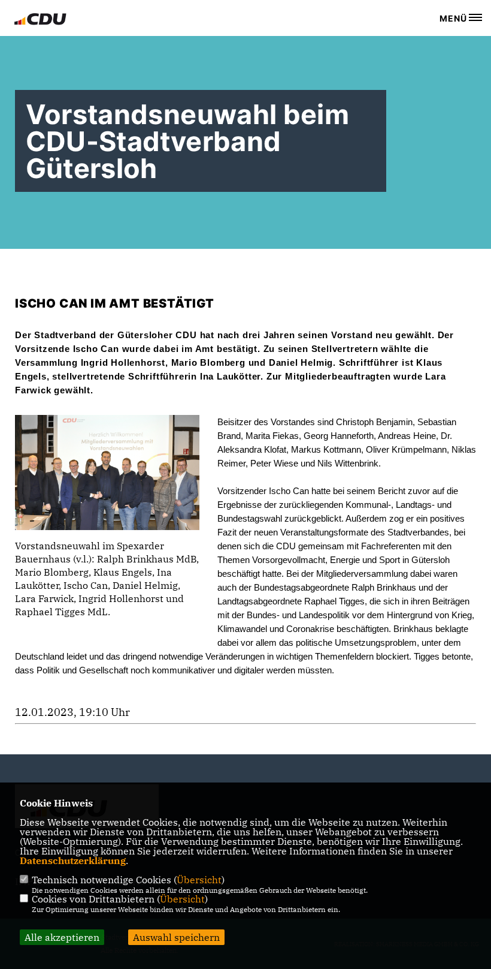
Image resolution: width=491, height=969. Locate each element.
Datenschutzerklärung (73, 860)
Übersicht (199, 880)
